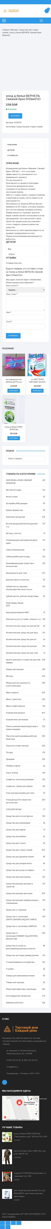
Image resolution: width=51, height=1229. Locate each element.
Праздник (10, 759)
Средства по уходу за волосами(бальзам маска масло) (20, 947)
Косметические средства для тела (22, 653)
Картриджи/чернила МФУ (17, 612)
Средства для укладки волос (19, 863)
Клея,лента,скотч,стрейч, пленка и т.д (23, 619)
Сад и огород (12, 773)
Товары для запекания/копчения (20, 975)
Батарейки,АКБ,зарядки (16, 503)
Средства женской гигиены (18, 877)
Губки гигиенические (15, 550)
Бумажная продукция (15, 517)
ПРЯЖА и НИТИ (13, 766)
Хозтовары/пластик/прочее (18, 996)
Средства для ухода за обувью (20, 870)
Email (9, 321)
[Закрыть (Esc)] (18, 1223)
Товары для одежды (15, 982)
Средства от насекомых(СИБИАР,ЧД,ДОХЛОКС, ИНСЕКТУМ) (22, 936)
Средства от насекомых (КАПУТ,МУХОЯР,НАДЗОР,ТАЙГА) (21, 918)
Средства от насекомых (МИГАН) (21, 926)
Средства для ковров (16, 829)
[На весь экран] (7, 1223)
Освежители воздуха (15, 713)
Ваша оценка (12, 285)
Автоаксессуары (13, 490)
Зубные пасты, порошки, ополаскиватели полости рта (19, 588)
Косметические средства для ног (21, 639)
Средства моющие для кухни (19, 893)
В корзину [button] (13, 391)
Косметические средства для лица (22, 632)
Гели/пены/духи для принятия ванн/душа (21, 541)
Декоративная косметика (17, 580)
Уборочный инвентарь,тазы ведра (21, 989)
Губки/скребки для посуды (18, 556)
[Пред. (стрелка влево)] (2, 1227)
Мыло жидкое (12, 692)
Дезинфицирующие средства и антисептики (20, 564)
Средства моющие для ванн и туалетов (19, 885)
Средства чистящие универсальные (22, 955)
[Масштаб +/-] (2, 1223)
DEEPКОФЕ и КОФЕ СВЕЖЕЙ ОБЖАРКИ (19, 481)
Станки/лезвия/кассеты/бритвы (20, 962)
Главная (5, 30)
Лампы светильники (15, 669)
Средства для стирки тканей (29, 126)
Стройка (10, 969)
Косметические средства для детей (22, 626)
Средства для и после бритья (19, 816)
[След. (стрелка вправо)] (7, 1227)
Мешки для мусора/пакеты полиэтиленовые (18, 684)
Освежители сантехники (17, 719)
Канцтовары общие (14, 603)
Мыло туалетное (13, 699)
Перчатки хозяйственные (17, 745)
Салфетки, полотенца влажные (20, 779)
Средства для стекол (16, 843)
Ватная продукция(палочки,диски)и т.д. (22, 525)
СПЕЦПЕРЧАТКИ (13, 809)
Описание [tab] (12, 145)
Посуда (9, 752)
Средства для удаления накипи (20, 856)
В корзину (15, 116)
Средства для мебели (16, 836)
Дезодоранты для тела (16, 573)
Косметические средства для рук (21, 646)
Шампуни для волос (15, 1002)
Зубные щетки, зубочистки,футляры (22, 596)
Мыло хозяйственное (15, 706)
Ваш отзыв (11, 294)
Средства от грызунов (16, 910)
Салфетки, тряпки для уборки (19, 786)
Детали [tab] (10, 150)
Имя (9, 312)
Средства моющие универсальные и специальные (22, 901)
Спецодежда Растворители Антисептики (18, 801)
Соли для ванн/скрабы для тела (20, 793)
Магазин (14, 30)
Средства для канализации (18, 823)
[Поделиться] (13, 1223)
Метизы (9, 676)
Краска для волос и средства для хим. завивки (23, 661)
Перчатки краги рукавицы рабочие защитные (21, 737)
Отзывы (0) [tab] (12, 155)
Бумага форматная (14, 510)
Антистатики (12, 496)
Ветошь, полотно (13, 533)
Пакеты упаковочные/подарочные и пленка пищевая (22, 727)
